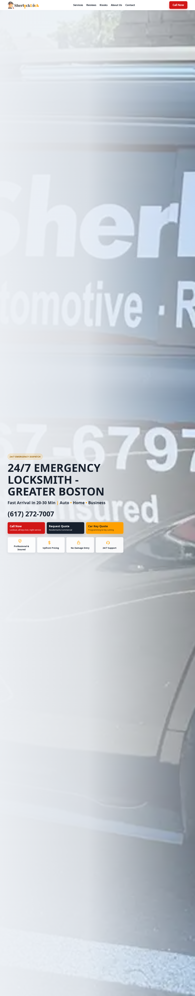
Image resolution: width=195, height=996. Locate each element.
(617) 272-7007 (31, 513)
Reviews (91, 5)
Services (78, 5)
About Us (116, 5)
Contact (130, 5)
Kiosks (104, 5)
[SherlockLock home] (23, 5)
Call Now (178, 5)
